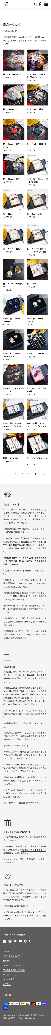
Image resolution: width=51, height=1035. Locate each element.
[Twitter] (15, 941)
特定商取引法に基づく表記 (14, 970)
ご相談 (6, 862)
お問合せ (42, 40)
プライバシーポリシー (12, 965)
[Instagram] (10, 941)
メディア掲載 (8, 979)
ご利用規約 (7, 951)
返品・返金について (11, 956)
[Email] (30, 941)
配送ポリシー (8, 960)
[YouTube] (20, 941)
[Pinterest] (25, 941)
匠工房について (9, 974)
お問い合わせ (27, 548)
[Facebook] (4, 941)
